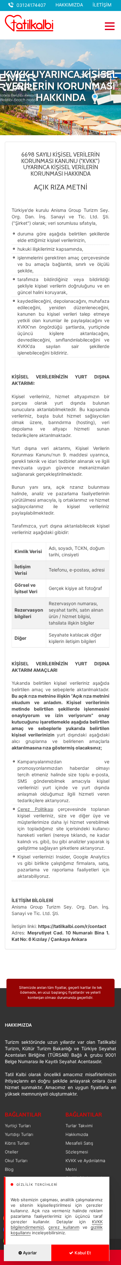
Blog (9, 1169)
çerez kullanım (63, 1227)
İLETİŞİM (102, 4)
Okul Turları (16, 1160)
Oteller (11, 1151)
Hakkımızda (77, 1134)
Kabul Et (82, 1252)
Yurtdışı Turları (19, 1134)
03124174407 (31, 5)
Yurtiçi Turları (18, 1125)
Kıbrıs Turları (17, 1143)
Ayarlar (29, 1252)
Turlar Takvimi (79, 1125)
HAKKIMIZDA (69, 4)
